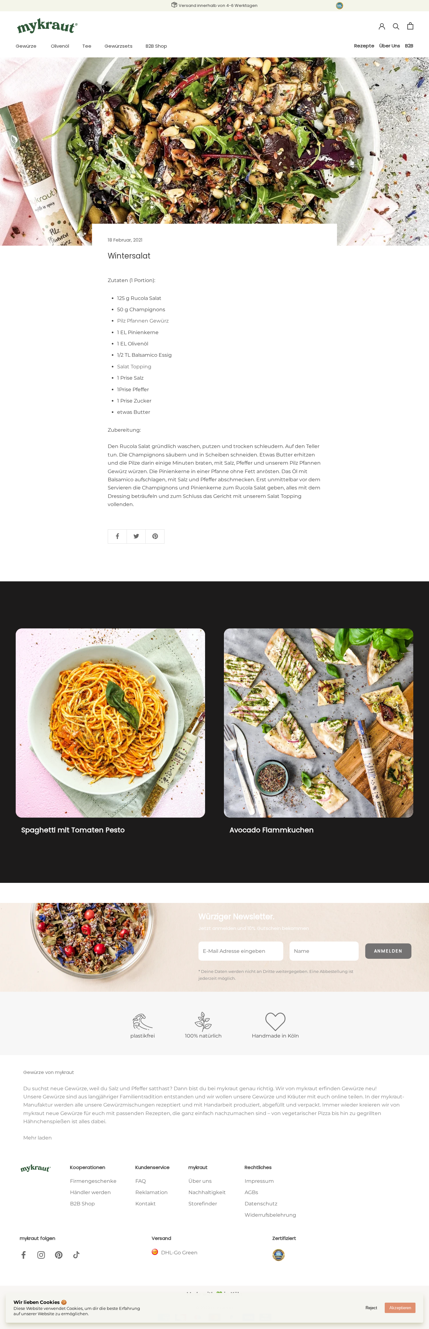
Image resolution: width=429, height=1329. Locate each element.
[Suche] (396, 26)
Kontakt (145, 1204)
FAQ (140, 1181)
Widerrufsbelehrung (270, 1215)
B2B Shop (156, 46)
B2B (409, 45)
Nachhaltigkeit (207, 1192)
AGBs (251, 1192)
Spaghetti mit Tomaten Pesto (73, 830)
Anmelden (388, 951)
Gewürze (26, 46)
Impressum (259, 1181)
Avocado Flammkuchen (272, 830)
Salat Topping (134, 367)
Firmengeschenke (93, 1181)
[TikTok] (76, 1255)
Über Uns (389, 45)
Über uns (200, 1181)
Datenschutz (261, 1204)
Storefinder (202, 1204)
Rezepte (364, 45)
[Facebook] (23, 1255)
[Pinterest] (58, 1255)
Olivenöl (60, 46)
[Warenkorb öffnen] (410, 25)
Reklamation (151, 1192)
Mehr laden (37, 1138)
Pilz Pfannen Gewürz (143, 321)
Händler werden (90, 1192)
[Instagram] (41, 1255)
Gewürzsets (119, 46)
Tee (86, 46)
